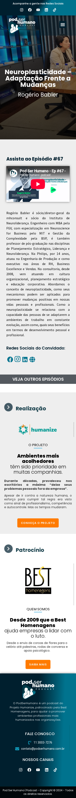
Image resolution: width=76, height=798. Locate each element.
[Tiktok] (54, 9)
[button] (62, 24)
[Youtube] (38, 9)
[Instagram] (21, 9)
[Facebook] (29, 9)
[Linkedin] (46, 9)
